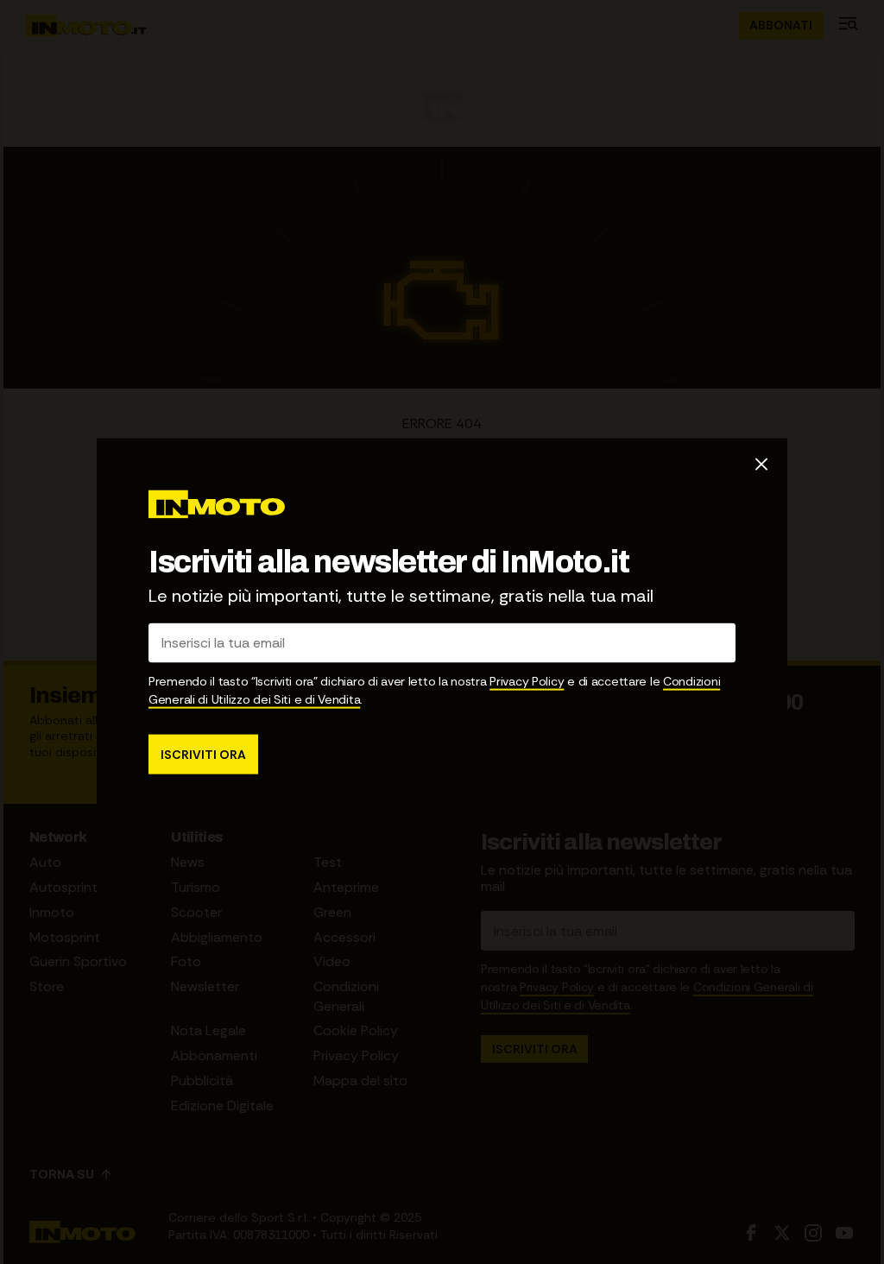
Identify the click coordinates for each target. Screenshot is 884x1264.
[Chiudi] (761, 464)
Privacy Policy (526, 680)
